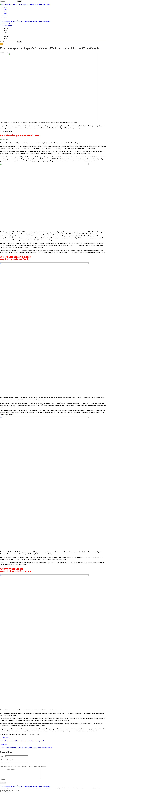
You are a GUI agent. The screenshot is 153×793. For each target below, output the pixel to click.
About (5, 8)
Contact (6, 15)
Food (5, 13)
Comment (3, 779)
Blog (5, 17)
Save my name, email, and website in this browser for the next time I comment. (24, 766)
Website (2, 763)
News (5, 11)
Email (2, 759)
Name (2, 756)
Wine (5, 9)
